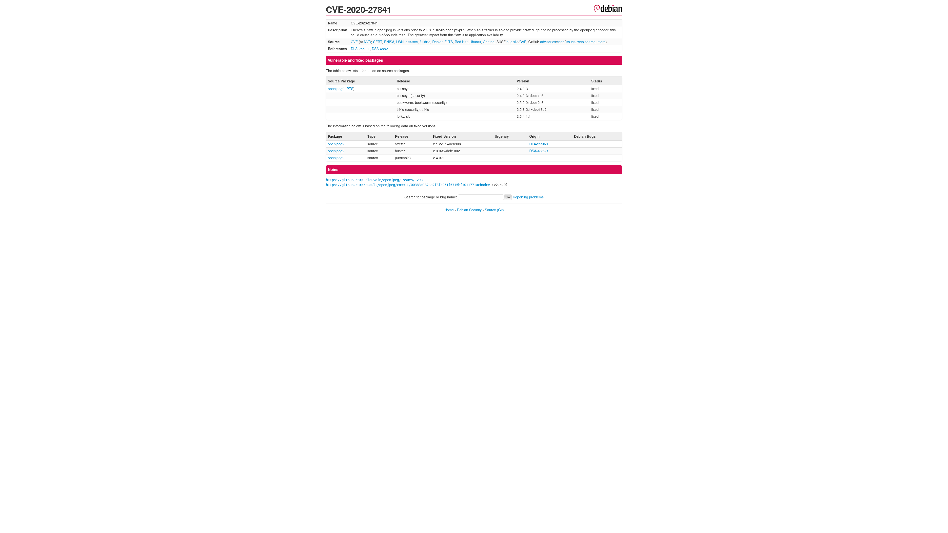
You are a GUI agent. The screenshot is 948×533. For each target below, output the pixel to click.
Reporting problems (528, 196)
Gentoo (488, 41)
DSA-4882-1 (381, 48)
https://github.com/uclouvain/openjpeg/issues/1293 (374, 180)
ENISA (389, 41)
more (601, 41)
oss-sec (412, 41)
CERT (377, 41)
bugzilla (512, 41)
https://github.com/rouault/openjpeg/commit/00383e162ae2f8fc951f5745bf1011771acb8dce (408, 185)
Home (449, 209)
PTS (350, 88)
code (561, 41)
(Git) (500, 209)
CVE (354, 41)
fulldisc (425, 41)
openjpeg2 (336, 88)
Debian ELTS (442, 41)
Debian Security (469, 209)
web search (586, 41)
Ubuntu (475, 41)
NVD (367, 41)
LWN (400, 41)
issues (570, 41)
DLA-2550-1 (360, 48)
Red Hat (461, 41)
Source (490, 209)
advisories (548, 41)
